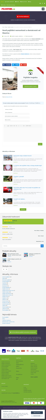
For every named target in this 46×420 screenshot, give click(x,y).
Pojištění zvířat (5, 296)
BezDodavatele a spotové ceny (8, 321)
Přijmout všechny (37, 412)
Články (6, 27)
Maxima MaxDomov (25, 54)
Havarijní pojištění (5, 281)
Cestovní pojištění (5, 276)
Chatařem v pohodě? (18, 176)
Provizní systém (4, 386)
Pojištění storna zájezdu (6, 371)
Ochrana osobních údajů (13, 402)
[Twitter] (44, 3)
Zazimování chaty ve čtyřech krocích (22, 155)
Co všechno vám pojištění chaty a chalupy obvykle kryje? (27, 165)
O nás (25, 387)
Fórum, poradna (34, 365)
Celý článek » (15, 162)
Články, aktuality (34, 366)
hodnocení (11, 222)
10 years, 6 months (29, 103)
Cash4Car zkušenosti (6, 320)
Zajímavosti (4, 308)
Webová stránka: (7, 119)
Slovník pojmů (33, 369)
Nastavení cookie (37, 415)
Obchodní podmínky (35, 371)
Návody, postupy (34, 368)
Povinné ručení (5, 301)
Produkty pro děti (5, 302)
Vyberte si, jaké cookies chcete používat (11, 416)
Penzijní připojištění (6, 287)
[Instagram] (42, 3)
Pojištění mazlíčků (5, 374)
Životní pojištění (5, 310)
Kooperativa (19, 368)
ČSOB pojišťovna (20, 364)
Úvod (3, 27)
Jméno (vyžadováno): (8, 112)
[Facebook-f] (3, 269)
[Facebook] (40, 3)
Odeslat (40, 144)
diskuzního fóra (9, 97)
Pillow (17, 377)
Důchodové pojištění (6, 279)
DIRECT (17, 366)
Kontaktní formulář (27, 390)
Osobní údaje (33, 372)
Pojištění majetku (10, 27)
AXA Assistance (19, 361)
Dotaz (3, 318)
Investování (4, 284)
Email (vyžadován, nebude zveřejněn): (11, 116)
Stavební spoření (5, 304)
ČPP (17, 379)
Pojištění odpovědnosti (6, 293)
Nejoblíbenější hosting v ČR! (10, 393)
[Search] (42, 245)
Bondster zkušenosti (6, 323)
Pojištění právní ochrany (7, 295)
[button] (43, 9)
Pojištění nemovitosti (5, 363)
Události (4, 305)
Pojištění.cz (21, 36)
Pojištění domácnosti (5, 362)
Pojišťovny (4, 299)
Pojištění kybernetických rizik (8, 290)
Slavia (17, 362)
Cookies (32, 374)
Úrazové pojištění (5, 307)
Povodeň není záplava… (19, 199)
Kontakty (25, 388)
